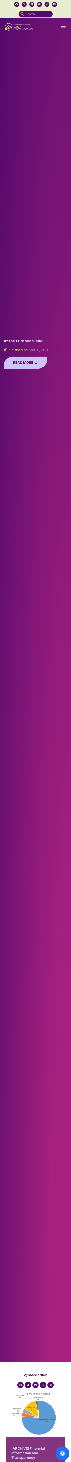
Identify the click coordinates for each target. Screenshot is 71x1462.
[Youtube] (39, 4)
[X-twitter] (24, 4)
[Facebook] (16, 4)
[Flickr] (31, 4)
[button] (63, 27)
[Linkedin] (54, 4)
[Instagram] (46, 4)
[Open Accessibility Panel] (62, 1453)
